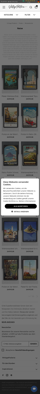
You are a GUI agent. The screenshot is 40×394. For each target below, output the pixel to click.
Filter (27, 15)
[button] (4, 7)
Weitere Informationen (27, 201)
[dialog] (20, 197)
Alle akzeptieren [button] (21, 206)
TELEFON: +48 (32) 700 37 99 (9, 1)
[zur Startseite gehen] (17, 7)
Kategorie (8, 15)
